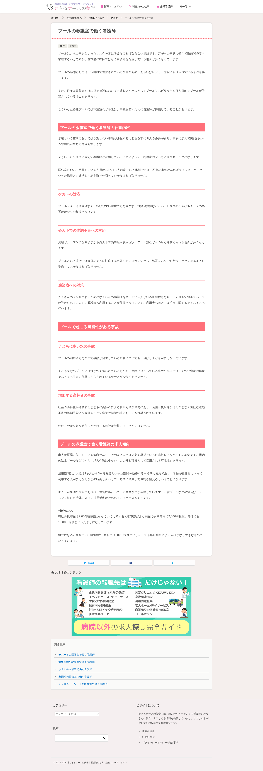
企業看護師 (166, 6)
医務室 (73, 46)
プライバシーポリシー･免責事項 (160, 742)
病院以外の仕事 (140, 6)
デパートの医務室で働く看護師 (77, 654)
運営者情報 (148, 731)
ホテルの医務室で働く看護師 (75, 669)
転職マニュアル (112, 6)
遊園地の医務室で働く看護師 (75, 676)
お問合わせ (148, 736)
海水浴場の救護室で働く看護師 (77, 661)
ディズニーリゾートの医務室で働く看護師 (83, 684)
